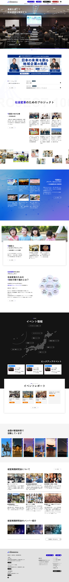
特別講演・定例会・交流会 (51, 484)
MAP (9, 562)
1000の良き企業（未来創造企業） (44, 561)
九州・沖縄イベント (15, 349)
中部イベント (41, 352)
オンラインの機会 (31, 504)
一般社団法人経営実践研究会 (13, 2)
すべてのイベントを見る (34, 325)
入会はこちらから (53, 539)
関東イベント (49, 347)
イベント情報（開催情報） (57, 559)
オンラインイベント (36, 333)
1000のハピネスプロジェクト (43, 564)
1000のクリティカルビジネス (43, 563)
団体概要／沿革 (55, 567)
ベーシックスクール (13, 484)
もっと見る (11, 87)
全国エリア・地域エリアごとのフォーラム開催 (53, 505)
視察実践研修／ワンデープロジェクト (13, 505)
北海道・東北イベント (53, 340)
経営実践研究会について (56, 564)
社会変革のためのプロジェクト (35, 3)
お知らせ (25, 3)
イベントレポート (55, 561)
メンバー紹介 (55, 566)
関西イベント (35, 338)
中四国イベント (29, 342)
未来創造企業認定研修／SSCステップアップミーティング (34, 484)
